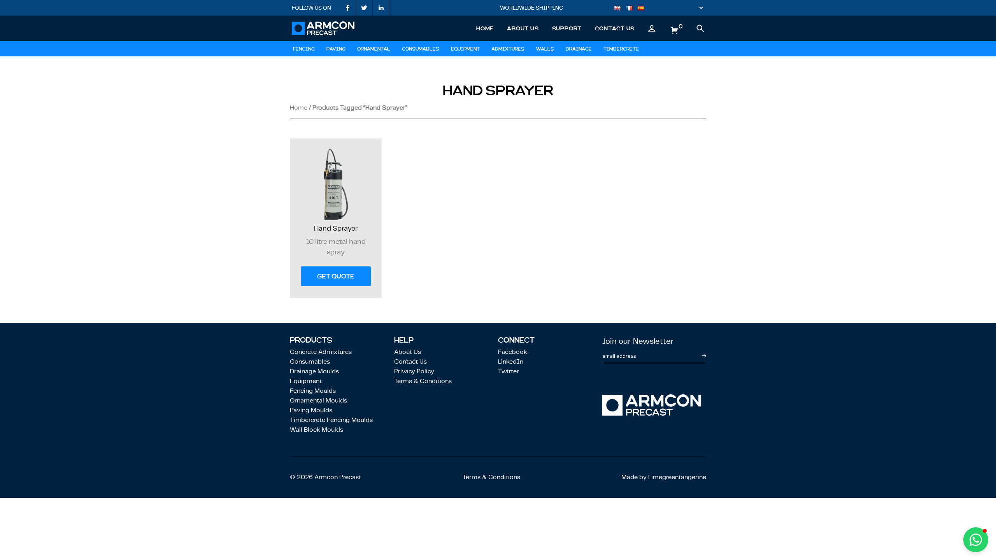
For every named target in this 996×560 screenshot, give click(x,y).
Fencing (304, 49)
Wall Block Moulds (316, 429)
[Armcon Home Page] (323, 28)
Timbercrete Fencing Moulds (331, 420)
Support (567, 28)
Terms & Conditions (423, 381)
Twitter (508, 371)
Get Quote (335, 276)
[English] (619, 9)
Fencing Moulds (313, 391)
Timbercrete (621, 49)
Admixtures (507, 49)
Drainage (579, 49)
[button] (975, 539)
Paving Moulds (311, 410)
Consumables (420, 49)
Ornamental (373, 49)
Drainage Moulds (314, 371)
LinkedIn (510, 361)
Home (485, 28)
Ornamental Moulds (318, 400)
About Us (522, 28)
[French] (631, 9)
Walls (545, 49)
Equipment (465, 49)
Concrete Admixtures (321, 352)
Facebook (512, 352)
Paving (335, 49)
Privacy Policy (414, 371)
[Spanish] (643, 9)
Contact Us (615, 28)
